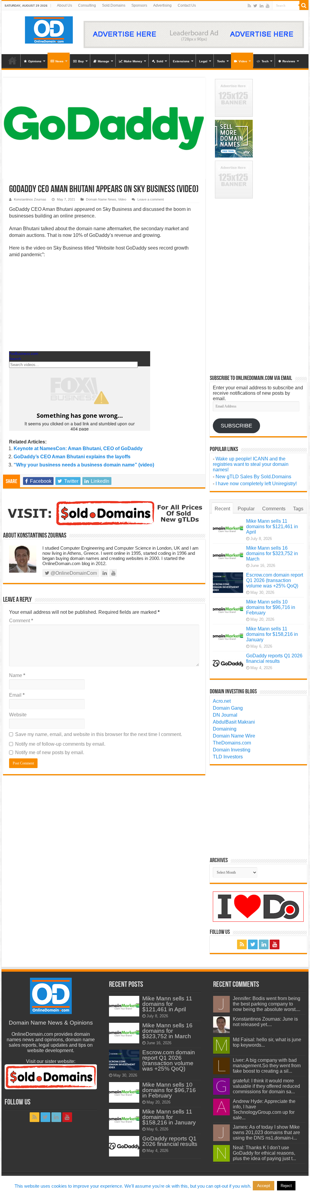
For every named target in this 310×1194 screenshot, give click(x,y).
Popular (246, 508)
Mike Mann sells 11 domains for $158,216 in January (272, 634)
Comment (21, 620)
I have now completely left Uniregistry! (256, 483)
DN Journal (225, 715)
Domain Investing (231, 749)
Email (17, 695)
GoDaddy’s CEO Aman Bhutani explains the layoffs (72, 456)
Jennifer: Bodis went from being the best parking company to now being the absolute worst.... (266, 1004)
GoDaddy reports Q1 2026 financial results (274, 658)
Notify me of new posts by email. (49, 752)
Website (18, 714)
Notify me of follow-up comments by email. (60, 744)
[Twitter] (255, 5)
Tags (298, 508)
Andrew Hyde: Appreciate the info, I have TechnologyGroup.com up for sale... (264, 1109)
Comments (273, 508)
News (59, 61)
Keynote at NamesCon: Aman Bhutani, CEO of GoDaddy (78, 448)
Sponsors (139, 5)
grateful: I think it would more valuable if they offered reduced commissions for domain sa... (266, 1086)
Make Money (133, 61)
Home (12, 60)
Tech (265, 61)
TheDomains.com (232, 742)
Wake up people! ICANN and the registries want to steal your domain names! (251, 464)
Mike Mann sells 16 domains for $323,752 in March (272, 553)
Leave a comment (150, 199)
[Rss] (249, 5)
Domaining (224, 728)
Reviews (288, 61)
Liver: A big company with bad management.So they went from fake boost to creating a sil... (267, 1066)
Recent (222, 508)
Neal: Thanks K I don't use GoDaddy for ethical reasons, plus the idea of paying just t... (264, 1153)
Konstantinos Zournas (30, 199)
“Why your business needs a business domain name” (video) (84, 464)
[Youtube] (267, 5)
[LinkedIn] (261, 5)
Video (243, 61)
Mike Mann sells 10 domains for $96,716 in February (270, 607)
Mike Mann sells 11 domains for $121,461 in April (272, 526)
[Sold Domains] (104, 512)
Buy (81, 61)
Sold (160, 61)
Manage (103, 61)
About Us (64, 5)
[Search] (303, 5)
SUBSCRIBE (236, 426)
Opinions (34, 61)
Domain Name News (101, 199)
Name (17, 675)
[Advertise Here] (194, 34)
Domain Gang (228, 708)
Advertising (162, 5)
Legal (203, 61)
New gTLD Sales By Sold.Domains (253, 476)
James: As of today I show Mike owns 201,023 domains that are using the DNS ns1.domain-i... (266, 1132)
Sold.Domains (113, 5)
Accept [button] (263, 1185)
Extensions (181, 61)
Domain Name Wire (234, 735)
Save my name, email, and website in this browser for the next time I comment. (98, 734)
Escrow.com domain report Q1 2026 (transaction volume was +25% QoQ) (274, 580)
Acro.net (222, 701)
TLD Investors (228, 756)
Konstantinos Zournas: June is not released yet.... (265, 1021)
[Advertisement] (104, 306)
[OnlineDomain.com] (49, 28)
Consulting (87, 5)
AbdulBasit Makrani (234, 722)
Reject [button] (286, 1185)
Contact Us (187, 5)
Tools (221, 61)
